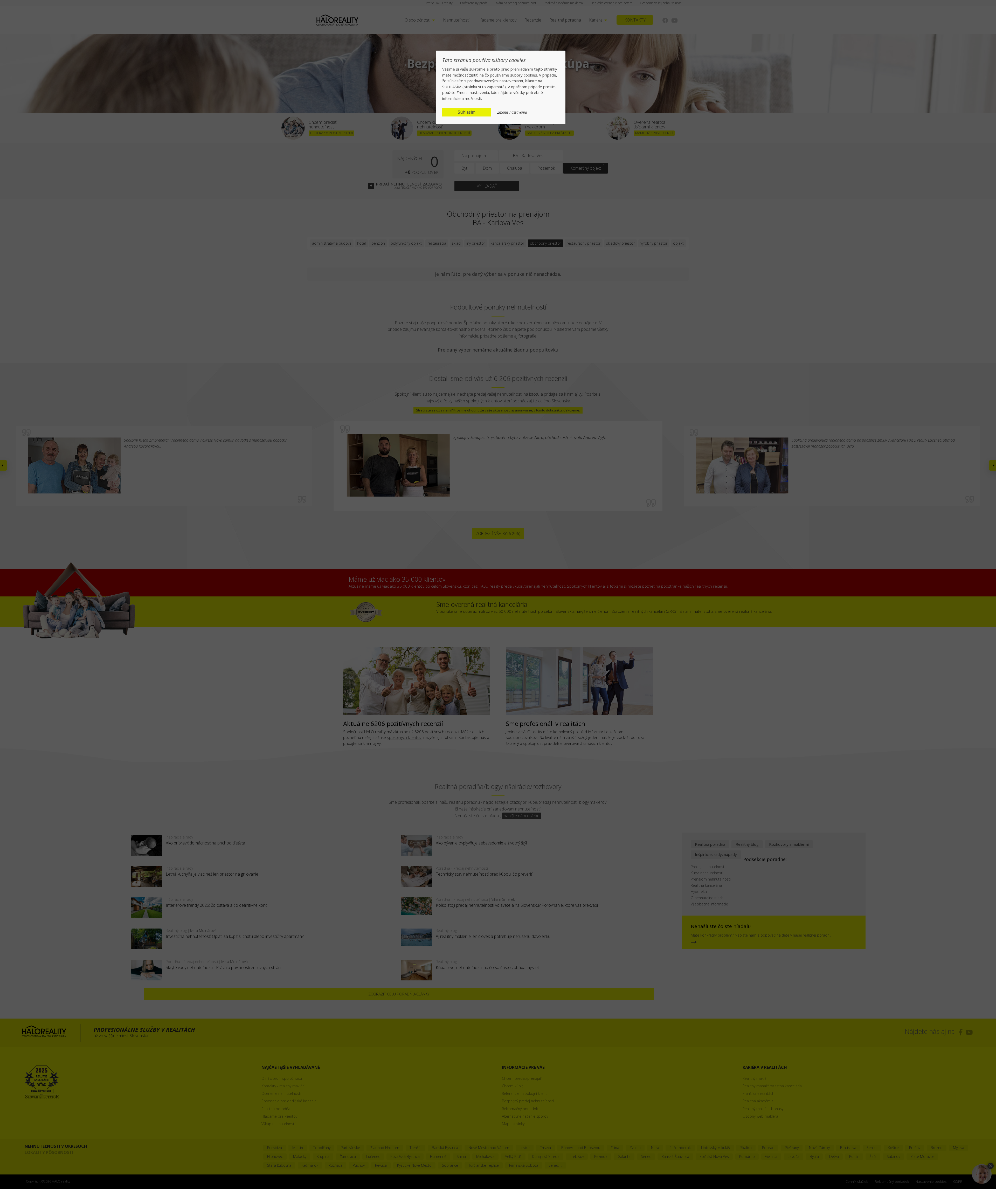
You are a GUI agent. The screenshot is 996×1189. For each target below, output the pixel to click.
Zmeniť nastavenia (512, 112)
